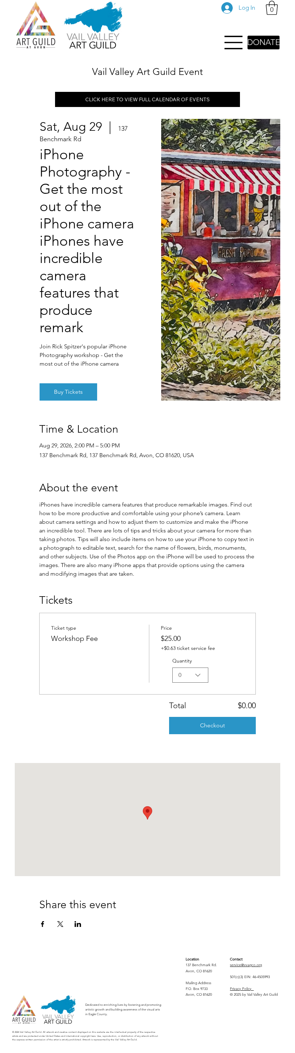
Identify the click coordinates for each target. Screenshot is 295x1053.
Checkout (212, 725)
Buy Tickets (68, 391)
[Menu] (233, 43)
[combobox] (190, 675)
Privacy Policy (242, 988)
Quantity (182, 660)
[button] (272, 8)
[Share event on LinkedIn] (77, 924)
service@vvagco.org (246, 965)
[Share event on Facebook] (42, 924)
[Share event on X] (60, 924)
